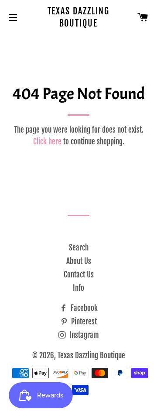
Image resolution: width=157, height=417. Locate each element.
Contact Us (79, 274)
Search (79, 247)
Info (78, 288)
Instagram (83, 335)
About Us (78, 261)
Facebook (83, 308)
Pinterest (83, 321)
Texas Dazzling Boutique (79, 17)
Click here (47, 141)
